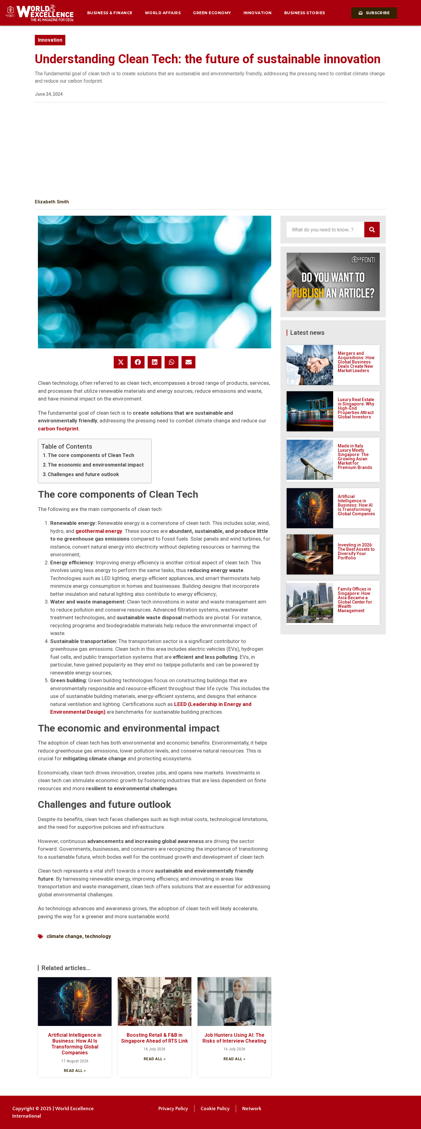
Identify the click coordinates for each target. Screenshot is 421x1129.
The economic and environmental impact (96, 465)
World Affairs (163, 12)
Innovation (257, 12)
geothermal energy (99, 531)
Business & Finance (110, 12)
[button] (121, 362)
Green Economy (212, 12)
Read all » (75, 1071)
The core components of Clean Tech (91, 455)
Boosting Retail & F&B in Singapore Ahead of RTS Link (154, 1038)
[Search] (372, 229)
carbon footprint (58, 428)
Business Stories (304, 12)
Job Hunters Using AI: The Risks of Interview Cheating (234, 1038)
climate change (64, 936)
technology (98, 936)
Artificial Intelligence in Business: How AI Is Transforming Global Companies (74, 1044)
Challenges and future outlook (83, 474)
